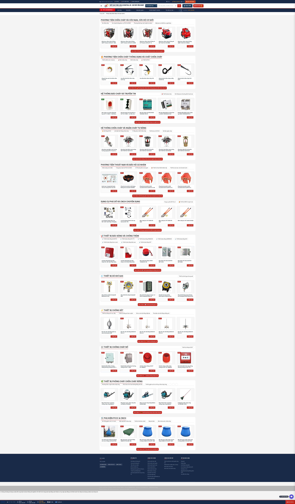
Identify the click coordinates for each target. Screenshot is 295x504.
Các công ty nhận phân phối (187, 467)
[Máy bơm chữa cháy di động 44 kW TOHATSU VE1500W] (166, 33)
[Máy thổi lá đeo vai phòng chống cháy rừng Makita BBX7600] (166, 394)
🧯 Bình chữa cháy (122, 60)
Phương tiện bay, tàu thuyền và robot (143, 23)
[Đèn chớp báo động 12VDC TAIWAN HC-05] (147, 252)
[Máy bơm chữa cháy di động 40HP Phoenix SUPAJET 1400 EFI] (109, 33)
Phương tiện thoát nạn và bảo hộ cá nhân (123, 165)
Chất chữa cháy (134, 60)
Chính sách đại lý (151, 478)
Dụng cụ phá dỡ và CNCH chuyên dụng (120, 201)
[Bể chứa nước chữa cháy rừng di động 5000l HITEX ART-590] (185, 431)
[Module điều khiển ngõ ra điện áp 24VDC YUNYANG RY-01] (185, 104)
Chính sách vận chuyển (152, 463)
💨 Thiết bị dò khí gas (112, 276)
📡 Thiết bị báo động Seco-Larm (110, 242)
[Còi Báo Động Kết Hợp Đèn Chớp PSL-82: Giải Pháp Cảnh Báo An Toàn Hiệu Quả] (109, 252)
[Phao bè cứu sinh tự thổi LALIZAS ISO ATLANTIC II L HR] (147, 178)
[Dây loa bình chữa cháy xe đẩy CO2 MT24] (166, 70)
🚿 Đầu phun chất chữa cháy (139, 131)
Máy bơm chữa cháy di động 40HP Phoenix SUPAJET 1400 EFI (109, 43)
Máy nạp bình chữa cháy (125, 421)
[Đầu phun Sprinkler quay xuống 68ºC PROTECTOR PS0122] (166, 141)
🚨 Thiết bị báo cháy (167, 94)
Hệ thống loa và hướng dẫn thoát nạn (184, 94)
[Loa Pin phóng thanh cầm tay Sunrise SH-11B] (128, 212)
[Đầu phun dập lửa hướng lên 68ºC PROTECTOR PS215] (147, 141)
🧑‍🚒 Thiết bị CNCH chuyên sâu (186, 202)
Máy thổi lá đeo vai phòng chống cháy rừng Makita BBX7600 (165, 404)
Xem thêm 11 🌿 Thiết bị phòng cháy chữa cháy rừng (147, 412)
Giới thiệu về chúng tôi (135, 461)
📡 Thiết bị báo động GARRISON (164, 239)
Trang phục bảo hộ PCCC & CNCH (124, 167)
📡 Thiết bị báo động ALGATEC (109, 239)
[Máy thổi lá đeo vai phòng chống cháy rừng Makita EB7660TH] (109, 394)
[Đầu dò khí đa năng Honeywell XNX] (128, 286)
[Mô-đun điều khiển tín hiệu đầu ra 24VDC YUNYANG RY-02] (166, 104)
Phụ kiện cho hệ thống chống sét (161, 313)
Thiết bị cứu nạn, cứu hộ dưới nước (178, 167)
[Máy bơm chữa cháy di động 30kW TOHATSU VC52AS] (185, 33)
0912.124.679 (177, 1)
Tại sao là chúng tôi (135, 463)
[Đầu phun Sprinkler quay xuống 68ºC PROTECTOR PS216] (128, 141)
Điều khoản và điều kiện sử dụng (171, 464)
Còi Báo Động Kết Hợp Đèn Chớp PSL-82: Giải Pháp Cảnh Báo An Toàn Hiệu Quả (109, 262)
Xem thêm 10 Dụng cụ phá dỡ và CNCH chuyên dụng (147, 230)
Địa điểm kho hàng (185, 474)
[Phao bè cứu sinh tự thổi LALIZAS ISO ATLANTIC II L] (185, 178)
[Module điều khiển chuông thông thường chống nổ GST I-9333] (109, 357)
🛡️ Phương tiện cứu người (141, 167)
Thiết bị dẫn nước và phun (108, 60)
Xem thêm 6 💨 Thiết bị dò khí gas (147, 304)
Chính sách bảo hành (152, 468)
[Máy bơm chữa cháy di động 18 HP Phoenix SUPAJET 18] (147, 33)
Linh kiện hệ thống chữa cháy (121, 131)
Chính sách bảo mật (152, 461)
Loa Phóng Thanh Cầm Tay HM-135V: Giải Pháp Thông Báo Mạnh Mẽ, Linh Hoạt (109, 222)
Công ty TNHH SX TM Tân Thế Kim (116, 487)
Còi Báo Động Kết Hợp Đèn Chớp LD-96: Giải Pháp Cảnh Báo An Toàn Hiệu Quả (127, 262)
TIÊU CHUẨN (102, 458)
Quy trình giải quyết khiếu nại (154, 476)
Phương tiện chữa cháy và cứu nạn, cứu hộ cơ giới (127, 20)
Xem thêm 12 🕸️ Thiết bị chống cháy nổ (147, 375)
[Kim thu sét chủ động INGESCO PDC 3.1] (128, 323)
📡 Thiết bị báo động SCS (181, 239)
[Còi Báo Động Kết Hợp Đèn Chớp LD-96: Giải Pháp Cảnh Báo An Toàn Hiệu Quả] (128, 252)
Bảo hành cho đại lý (168, 466)
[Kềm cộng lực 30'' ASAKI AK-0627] (166, 212)
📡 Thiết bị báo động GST (145, 242)
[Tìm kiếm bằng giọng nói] (175, 5)
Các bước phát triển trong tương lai (137, 473)
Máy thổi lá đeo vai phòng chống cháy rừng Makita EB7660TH (108, 404)
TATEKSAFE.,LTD (144, 487)
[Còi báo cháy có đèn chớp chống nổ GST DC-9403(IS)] (166, 357)
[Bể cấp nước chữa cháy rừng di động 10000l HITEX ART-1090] (166, 431)
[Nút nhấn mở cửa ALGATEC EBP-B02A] (185, 252)
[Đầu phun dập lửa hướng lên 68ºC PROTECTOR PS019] (185, 141)
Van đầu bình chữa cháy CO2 (147, 78)
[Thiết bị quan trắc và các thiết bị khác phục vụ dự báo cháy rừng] (170, 384)
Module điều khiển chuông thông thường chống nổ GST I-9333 (109, 367)
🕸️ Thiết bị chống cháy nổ (114, 347)
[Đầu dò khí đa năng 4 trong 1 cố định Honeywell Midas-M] (147, 286)
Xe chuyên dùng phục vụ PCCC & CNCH (121, 23)
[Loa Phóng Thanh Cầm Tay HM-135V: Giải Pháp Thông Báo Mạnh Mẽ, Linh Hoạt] (109, 212)
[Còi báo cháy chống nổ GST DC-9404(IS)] (147, 357)
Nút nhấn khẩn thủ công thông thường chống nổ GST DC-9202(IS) (185, 367)
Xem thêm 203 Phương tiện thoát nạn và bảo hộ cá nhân (147, 196)
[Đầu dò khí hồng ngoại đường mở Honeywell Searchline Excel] (185, 286)
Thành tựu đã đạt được (136, 470)
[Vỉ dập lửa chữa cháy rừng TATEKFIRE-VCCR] (185, 394)
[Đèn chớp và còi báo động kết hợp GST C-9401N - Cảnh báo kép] (109, 104)
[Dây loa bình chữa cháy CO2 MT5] (185, 70)
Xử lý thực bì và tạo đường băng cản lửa (132, 384)
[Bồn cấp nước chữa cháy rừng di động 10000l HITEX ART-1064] (147, 431)
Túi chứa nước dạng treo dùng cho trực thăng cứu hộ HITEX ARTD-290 (109, 441)
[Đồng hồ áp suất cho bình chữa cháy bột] (109, 70)
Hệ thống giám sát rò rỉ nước (109, 421)
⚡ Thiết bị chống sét (112, 310)
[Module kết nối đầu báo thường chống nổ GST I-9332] (128, 357)
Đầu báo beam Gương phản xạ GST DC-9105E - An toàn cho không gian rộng (128, 114)
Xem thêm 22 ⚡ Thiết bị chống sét (147, 341)
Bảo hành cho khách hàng (169, 468)
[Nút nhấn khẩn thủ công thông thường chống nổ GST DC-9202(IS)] (185, 357)
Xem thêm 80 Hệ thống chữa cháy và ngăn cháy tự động (147, 159)
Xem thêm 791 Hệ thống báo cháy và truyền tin (147, 122)
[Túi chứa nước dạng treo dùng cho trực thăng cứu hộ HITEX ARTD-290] (109, 431)
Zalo (183, 1)
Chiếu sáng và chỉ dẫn (107, 167)
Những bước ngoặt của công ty (137, 468)
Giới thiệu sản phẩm (185, 465)
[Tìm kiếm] (179, 5)
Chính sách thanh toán (152, 465)
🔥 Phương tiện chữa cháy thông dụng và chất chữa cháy (131, 57)
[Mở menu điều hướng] (101, 5)
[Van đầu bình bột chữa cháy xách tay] (128, 70)
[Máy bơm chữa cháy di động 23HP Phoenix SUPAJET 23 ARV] (128, 33)
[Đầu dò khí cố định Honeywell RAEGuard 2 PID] (109, 286)
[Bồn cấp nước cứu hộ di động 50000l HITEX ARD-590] (128, 431)
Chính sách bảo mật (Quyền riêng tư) (171, 462)
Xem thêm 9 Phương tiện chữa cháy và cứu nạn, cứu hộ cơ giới (146, 51)
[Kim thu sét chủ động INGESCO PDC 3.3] (147, 323)
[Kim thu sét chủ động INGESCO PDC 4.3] (166, 323)
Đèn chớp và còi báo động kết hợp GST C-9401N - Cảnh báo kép (109, 114)
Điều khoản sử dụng (152, 470)
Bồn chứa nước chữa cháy (164, 421)
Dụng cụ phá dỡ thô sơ (170, 202)
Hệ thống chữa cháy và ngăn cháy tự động (123, 128)
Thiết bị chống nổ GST (187, 347)
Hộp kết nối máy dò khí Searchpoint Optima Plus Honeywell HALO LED (165, 296)
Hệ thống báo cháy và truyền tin (118, 94)
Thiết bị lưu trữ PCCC (154, 131)
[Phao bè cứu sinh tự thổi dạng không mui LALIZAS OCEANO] (128, 178)
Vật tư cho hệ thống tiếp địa (143, 313)
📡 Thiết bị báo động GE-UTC (127, 239)
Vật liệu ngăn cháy (167, 131)
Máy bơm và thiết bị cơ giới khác (163, 23)
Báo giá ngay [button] (190, 1)
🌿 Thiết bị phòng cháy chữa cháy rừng (121, 381)
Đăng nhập (183, 463)
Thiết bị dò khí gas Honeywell (186, 276)
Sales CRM (188, 5)
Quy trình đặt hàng (151, 474)
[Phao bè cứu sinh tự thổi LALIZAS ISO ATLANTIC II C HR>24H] (166, 178)
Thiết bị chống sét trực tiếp (109, 313)
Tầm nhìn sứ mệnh (135, 465)
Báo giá (114, 46)
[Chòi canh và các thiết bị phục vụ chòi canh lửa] (173, 384)
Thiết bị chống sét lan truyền (126, 313)
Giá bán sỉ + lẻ (184, 468)
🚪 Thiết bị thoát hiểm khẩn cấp (159, 167)
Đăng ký (182, 461)
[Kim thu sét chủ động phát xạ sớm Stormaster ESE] (109, 323)
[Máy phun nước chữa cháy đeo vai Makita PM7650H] (128, 394)
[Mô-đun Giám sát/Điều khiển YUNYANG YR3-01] (147, 104)
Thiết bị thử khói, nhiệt (139, 421)
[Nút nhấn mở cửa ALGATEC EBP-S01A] (166, 252)
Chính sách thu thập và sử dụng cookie (81, 491)
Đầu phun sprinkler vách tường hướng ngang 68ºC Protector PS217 (109, 151)
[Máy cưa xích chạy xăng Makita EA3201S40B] (147, 394)
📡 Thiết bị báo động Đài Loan (128, 242)
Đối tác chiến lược (134, 467)
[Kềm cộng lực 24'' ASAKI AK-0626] (147, 212)
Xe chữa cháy (105, 23)
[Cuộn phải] (181, 10)
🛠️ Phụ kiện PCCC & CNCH (113, 418)
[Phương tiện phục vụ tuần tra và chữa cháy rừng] (176, 384)
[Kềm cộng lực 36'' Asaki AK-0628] (185, 212)
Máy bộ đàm (152, 421)
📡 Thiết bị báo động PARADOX (145, 239)
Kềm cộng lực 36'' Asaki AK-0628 (185, 220)
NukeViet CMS (132, 487)
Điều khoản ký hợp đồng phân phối (187, 471)
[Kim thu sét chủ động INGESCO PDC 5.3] (185, 323)
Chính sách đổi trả (151, 467)
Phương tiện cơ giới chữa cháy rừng (111, 384)
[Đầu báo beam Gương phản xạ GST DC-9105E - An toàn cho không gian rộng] (128, 104)
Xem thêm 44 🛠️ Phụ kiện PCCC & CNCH (147, 449)
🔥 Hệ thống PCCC (106, 131)
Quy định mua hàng (152, 472)
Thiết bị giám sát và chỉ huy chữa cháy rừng (156, 384)
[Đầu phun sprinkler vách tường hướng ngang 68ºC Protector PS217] (109, 141)
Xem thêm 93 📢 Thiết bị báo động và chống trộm (147, 270)
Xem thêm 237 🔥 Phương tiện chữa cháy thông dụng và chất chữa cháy (147, 88)
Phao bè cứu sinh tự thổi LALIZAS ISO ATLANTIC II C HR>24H (165, 188)
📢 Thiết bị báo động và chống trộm (120, 236)
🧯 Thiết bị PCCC (145, 60)
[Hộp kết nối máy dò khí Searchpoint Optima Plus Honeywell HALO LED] (166, 286)
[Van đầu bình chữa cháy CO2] (147, 70)
